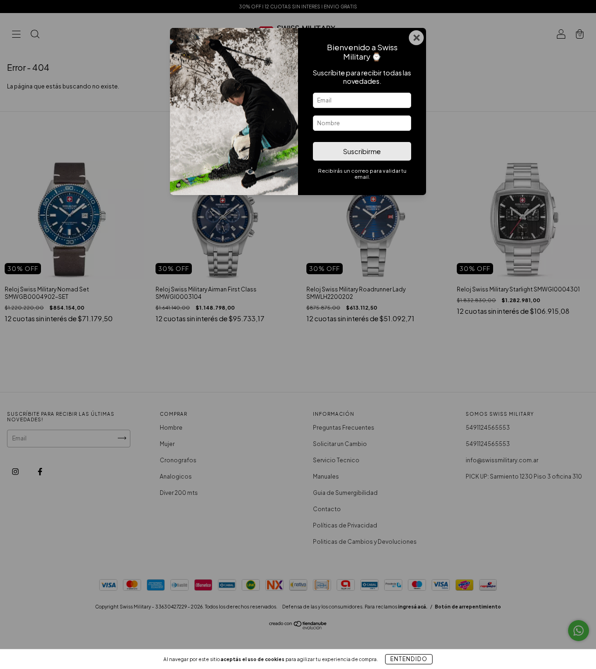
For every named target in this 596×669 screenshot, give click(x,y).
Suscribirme (362, 151)
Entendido (408, 658)
